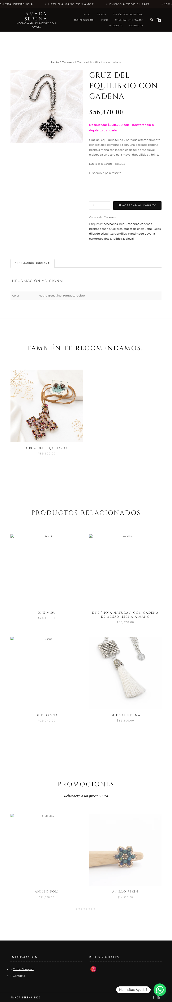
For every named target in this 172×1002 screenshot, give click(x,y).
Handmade (136, 233)
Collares (116, 228)
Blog (104, 20)
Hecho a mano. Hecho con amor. (36, 25)
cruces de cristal (134, 228)
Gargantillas (118, 233)
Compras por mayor (129, 20)
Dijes (157, 228)
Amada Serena (36, 17)
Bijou (122, 224)
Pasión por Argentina (128, 14)
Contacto (19, 975)
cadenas (133, 224)
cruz (149, 228)
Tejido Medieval (123, 238)
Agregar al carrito (139, 205)
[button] (160, 989)
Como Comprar (23, 969)
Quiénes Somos (84, 20)
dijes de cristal (99, 233)
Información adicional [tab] (32, 263)
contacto (136, 25)
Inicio (86, 14)
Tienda (101, 14)
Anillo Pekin (125, 892)
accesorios (111, 224)
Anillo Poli (47, 892)
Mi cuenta (115, 25)
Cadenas (68, 62)
